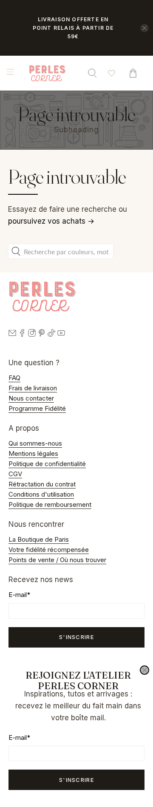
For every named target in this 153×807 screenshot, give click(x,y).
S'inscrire (76, 779)
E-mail (19, 737)
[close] (144, 670)
